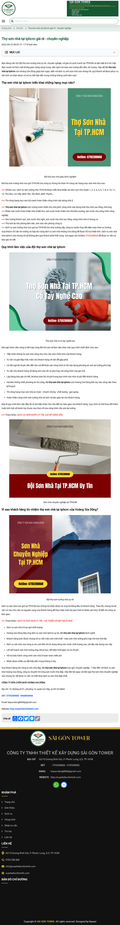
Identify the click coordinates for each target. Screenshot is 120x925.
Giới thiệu (10, 807)
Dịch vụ (8, 813)
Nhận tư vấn (11, 825)
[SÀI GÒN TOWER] (60, 8)
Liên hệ (8, 837)
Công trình (10, 819)
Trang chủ (10, 802)
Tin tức (8, 831)
